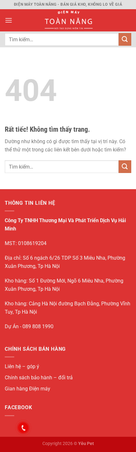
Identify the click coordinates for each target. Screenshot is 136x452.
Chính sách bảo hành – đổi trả (39, 378)
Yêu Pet (86, 443)
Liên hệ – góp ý (22, 366)
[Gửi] (125, 39)
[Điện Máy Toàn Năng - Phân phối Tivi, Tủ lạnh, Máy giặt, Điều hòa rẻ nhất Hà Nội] (68, 20)
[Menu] (8, 20)
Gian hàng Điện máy (27, 389)
